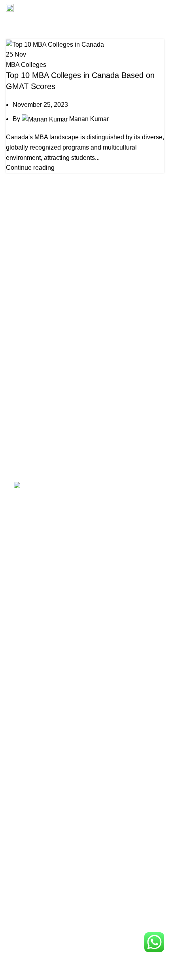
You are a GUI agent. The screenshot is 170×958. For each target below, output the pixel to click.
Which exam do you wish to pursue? (64, 842)
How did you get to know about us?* (64, 881)
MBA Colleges (26, 64)
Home (12, 34)
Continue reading (30, 167)
